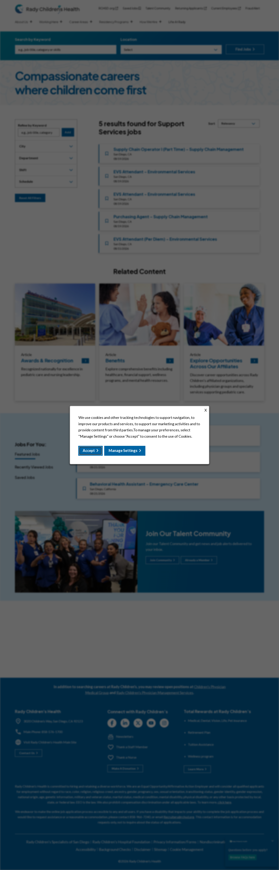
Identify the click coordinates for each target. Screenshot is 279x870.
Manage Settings (123, 450)
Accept (89, 450)
